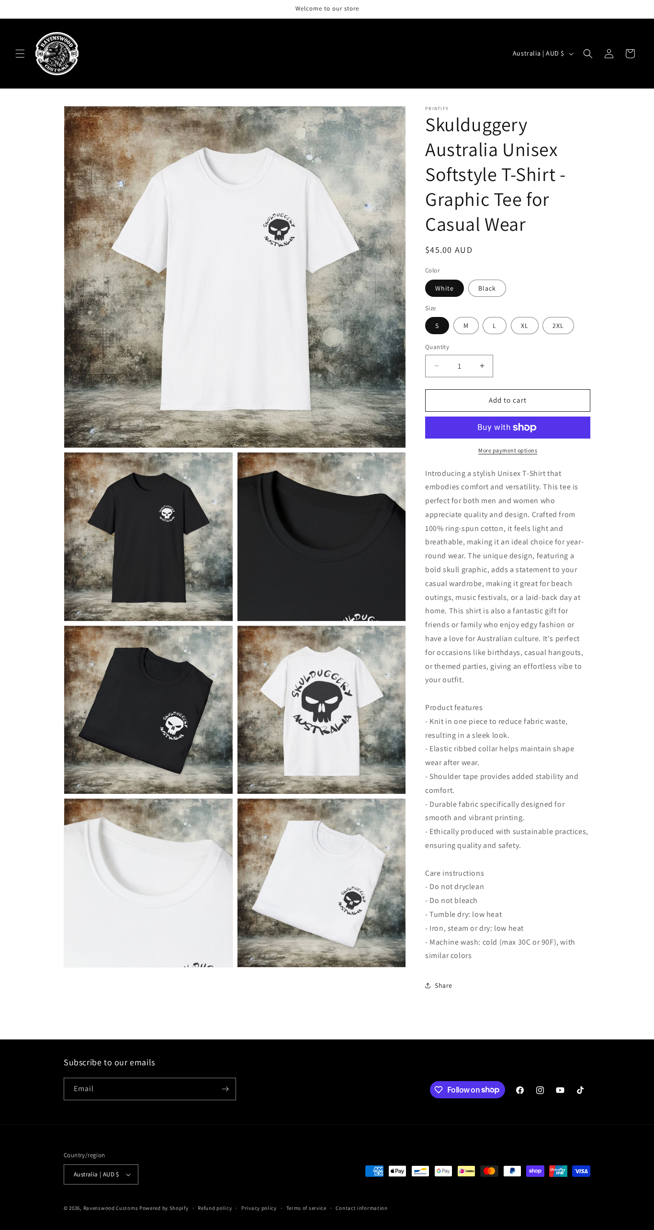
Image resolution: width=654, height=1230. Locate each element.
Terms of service (306, 1208)
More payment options (507, 450)
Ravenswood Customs (110, 1208)
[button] (20, 53)
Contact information (361, 1208)
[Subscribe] (225, 1089)
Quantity (437, 347)
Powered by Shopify (164, 1208)
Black (487, 288)
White (444, 288)
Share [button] (443, 985)
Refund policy (215, 1208)
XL (525, 325)
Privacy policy (259, 1208)
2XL (558, 325)
